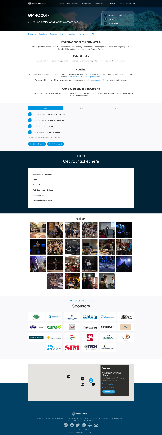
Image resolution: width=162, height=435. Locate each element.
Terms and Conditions (76, 432)
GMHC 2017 (38, 15)
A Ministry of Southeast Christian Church (80, 420)
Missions (122, 418)
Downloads (83, 34)
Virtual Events (84, 418)
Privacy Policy (88, 432)
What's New (115, 418)
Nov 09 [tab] (45, 108)
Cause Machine (79, 430)
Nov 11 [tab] (116, 108)
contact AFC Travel (101, 80)
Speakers (43, 34)
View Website (107, 384)
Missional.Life (106, 418)
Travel (62, 34)
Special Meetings (36, 144)
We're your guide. (41, 418)
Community (111, 3)
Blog (65, 418)
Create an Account (95, 418)
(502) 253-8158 (108, 387)
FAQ (92, 34)
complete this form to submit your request (83, 76)
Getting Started (72, 3)
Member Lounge (73, 418)
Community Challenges (55, 418)
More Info (107, 391)
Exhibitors (72, 34)
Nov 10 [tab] (81, 108)
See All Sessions (54, 144)
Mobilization (86, 3)
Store (122, 3)
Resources (99, 3)
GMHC (61, 3)
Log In (128, 3)
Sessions (53, 34)
